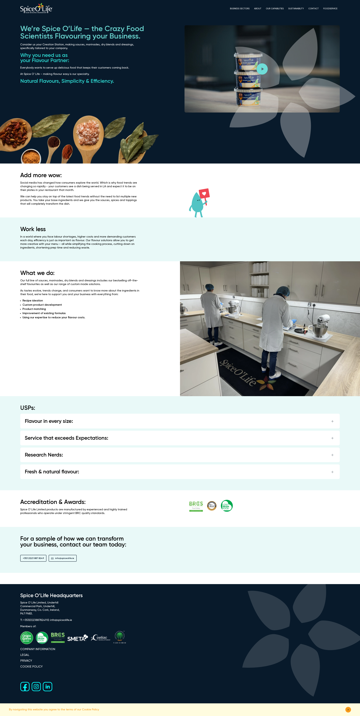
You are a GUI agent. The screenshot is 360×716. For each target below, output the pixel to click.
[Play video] (262, 69)
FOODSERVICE (330, 9)
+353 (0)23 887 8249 (33, 558)
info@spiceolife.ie (64, 558)
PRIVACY (26, 660)
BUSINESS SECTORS (240, 9)
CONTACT (313, 9)
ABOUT (257, 9)
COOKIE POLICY (31, 666)
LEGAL (24, 655)
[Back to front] (36, 13)
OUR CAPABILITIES (275, 9)
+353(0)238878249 (35, 620)
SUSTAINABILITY (296, 9)
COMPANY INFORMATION (37, 649)
